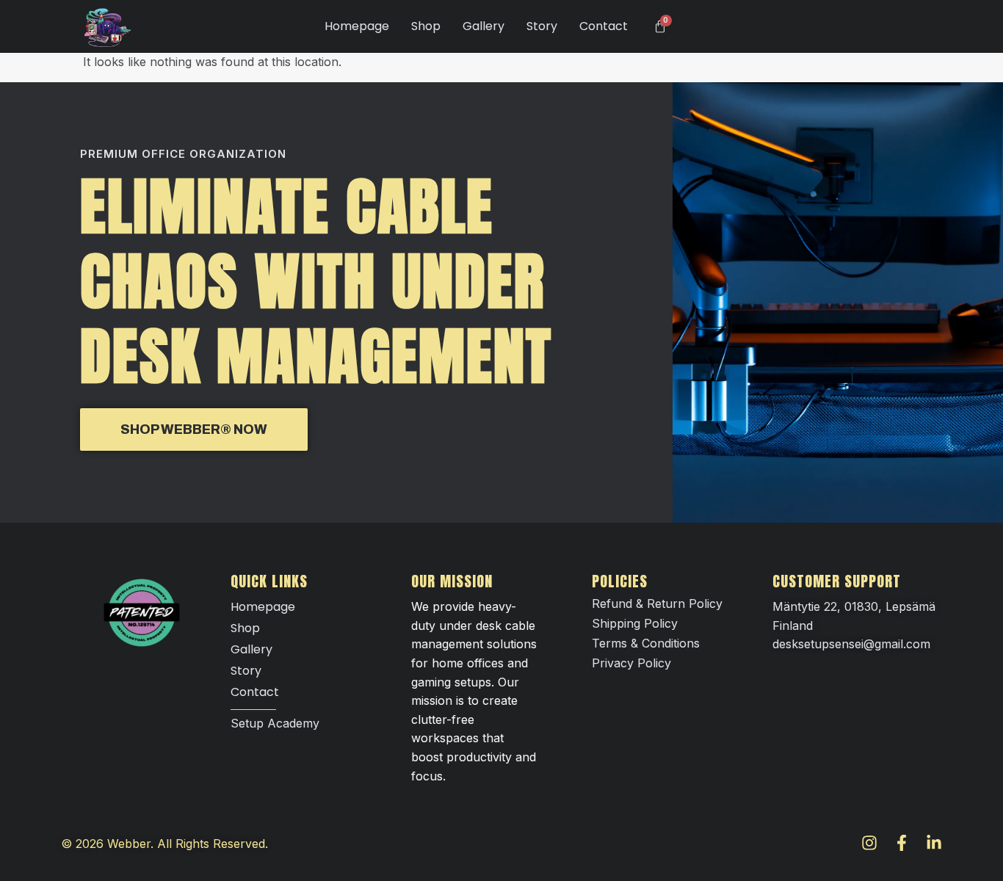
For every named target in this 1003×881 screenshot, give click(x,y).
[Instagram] (869, 843)
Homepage (357, 26)
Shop (426, 26)
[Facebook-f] (902, 843)
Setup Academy (275, 723)
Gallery (483, 26)
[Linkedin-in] (934, 843)
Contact (603, 26)
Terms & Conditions (646, 643)
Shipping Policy (635, 623)
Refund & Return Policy (657, 603)
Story (541, 26)
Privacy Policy (631, 663)
